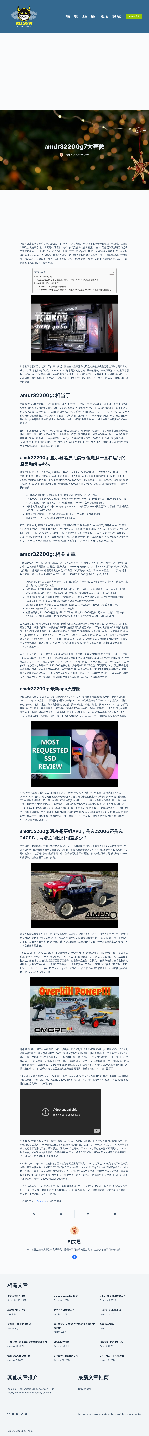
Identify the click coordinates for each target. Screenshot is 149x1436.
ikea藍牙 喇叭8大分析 (111, 1341)
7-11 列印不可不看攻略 (112, 1355)
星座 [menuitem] (84, 16)
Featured (42, 1201)
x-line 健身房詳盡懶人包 (113, 1295)
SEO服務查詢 (133, 16)
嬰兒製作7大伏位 (16, 1310)
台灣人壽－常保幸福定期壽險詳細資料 (27, 1341)
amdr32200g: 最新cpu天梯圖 (53, 286)
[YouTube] (26, 1414)
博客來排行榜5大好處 (18, 1355)
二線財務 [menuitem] (103, 16)
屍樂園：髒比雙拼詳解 (19, 1324)
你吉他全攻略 (107, 1324)
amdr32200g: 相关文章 (47, 283)
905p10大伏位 (61, 1341)
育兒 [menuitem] (68, 16)
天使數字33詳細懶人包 (66, 1355)
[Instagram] (17, 1414)
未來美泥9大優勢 (16, 1295)
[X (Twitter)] (60, 1214)
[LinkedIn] (115, 1214)
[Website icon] (74, 1257)
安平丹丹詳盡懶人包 (64, 1310)
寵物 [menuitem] (93, 16)
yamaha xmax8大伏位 (66, 1295)
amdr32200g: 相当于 (46, 276)
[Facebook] (33, 1214)
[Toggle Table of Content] (110, 272)
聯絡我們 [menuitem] (116, 16)
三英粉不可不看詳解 (110, 1310)
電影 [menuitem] (76, 16)
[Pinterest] (88, 1214)
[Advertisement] (74, 71)
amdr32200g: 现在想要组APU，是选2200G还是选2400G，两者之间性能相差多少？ (77, 290)
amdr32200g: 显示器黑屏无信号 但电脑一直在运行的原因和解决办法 (69, 280)
